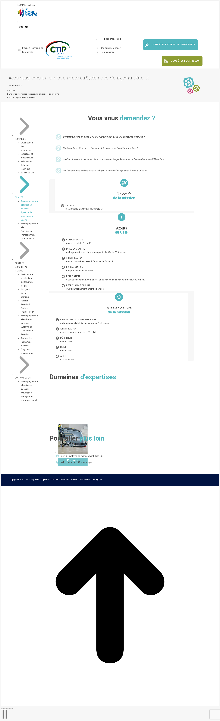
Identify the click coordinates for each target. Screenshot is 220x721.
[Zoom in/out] (11, 708)
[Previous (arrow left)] (2, 714)
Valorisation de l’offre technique (76, 462)
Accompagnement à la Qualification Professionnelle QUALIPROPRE (29, 231)
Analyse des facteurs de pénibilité (26, 342)
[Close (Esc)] (2, 708)
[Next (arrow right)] (5, 714)
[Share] (5, 708)
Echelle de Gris (27, 172)
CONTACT (24, 27)
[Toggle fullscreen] (8, 708)
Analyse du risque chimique (26, 293)
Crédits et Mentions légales (90, 479)
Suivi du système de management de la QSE (82, 456)
